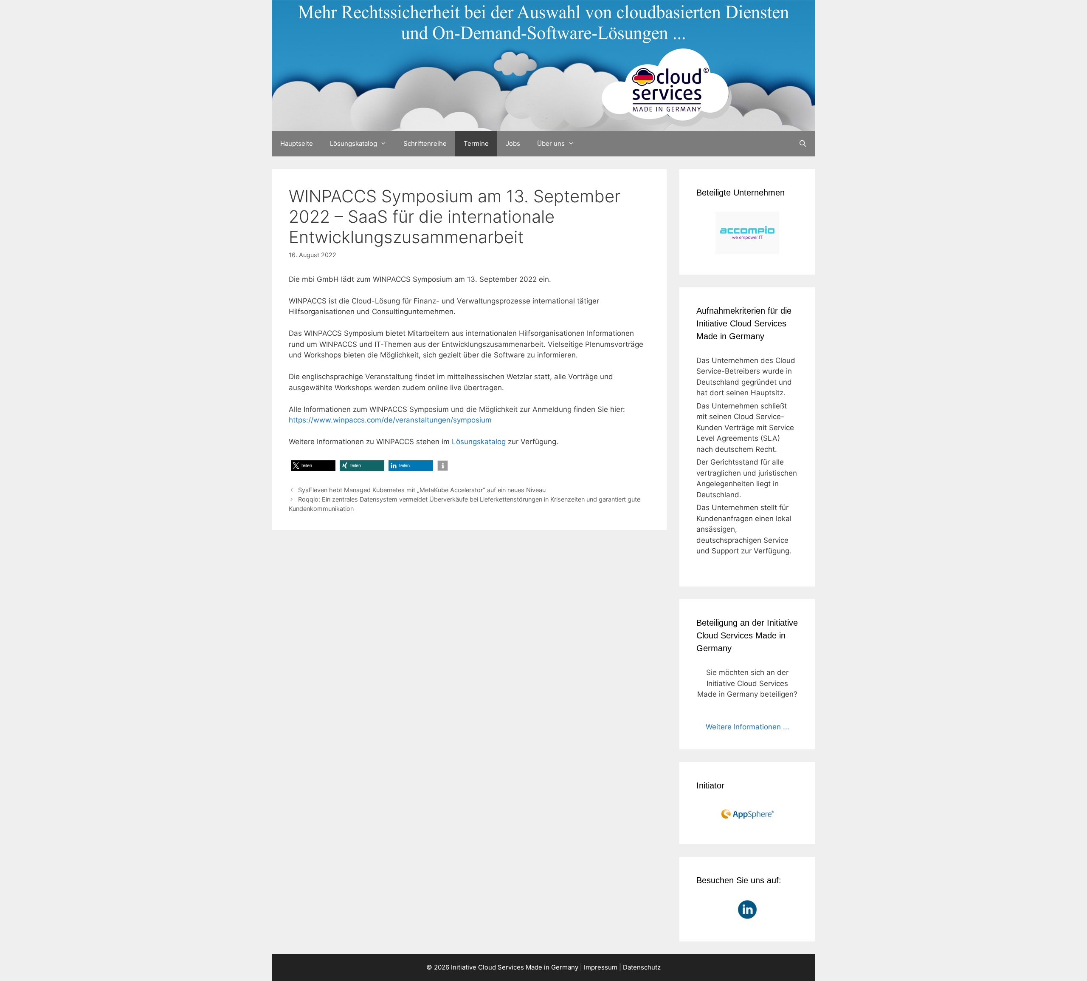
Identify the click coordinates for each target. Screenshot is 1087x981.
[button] (313, 465)
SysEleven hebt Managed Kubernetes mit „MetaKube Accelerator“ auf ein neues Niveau (422, 489)
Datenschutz (642, 967)
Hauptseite (296, 143)
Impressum (600, 967)
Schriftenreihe (425, 143)
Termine (476, 143)
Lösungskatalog (353, 143)
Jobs (513, 143)
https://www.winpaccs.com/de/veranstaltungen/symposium (390, 420)
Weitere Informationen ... (747, 727)
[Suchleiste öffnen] (802, 143)
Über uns (551, 143)
